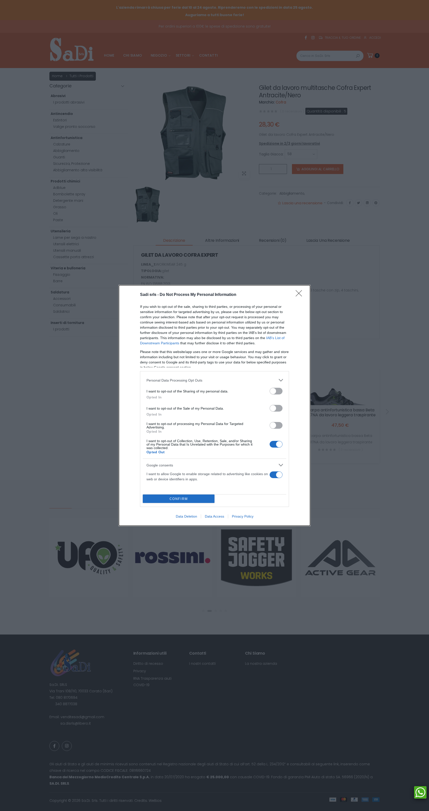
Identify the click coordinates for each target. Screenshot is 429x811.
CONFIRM (179, 499)
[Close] (300, 295)
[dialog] (214, 405)
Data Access (214, 516)
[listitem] (214, 380)
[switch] (276, 391)
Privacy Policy (242, 516)
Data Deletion (186, 516)
